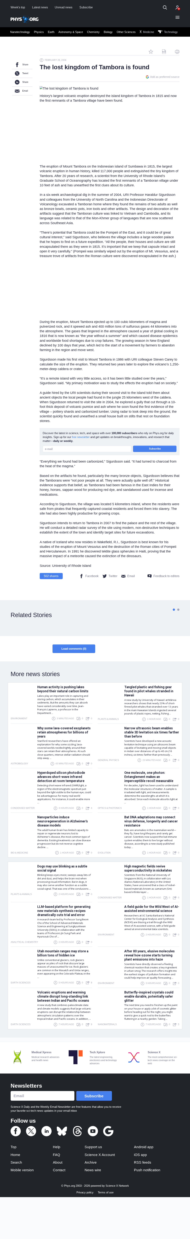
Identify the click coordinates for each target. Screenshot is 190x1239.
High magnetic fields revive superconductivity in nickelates (148, 868)
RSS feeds (142, 1162)
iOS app (140, 1155)
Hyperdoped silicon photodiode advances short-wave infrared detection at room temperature (61, 777)
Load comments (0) (73, 648)
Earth (51, 32)
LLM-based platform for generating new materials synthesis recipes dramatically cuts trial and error (63, 911)
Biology (108, 32)
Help (56, 1147)
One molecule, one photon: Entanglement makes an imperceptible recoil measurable (148, 777)
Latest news (40, 7)
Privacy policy (85, 1192)
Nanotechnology (20, 32)
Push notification (147, 1170)
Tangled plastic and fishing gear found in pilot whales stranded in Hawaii (148, 691)
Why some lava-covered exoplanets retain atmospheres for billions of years (64, 732)
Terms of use (106, 1192)
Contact (59, 1170)
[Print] (177, 51)
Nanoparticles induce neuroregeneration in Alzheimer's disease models (62, 821)
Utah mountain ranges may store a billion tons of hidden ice (62, 953)
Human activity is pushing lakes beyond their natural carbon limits (62, 689)
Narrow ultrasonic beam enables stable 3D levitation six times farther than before (151, 732)
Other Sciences (126, 32)
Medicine (148, 32)
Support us (93, 1147)
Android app (143, 1147)
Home (15, 1155)
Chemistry (93, 32)
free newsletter (81, 437)
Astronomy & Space (70, 32)
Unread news (63, 7)
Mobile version (22, 1170)
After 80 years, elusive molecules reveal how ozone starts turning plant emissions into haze (149, 955)
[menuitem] (20, 31)
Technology (170, 32)
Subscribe (86, 7)
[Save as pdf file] (164, 51)
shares (51, 576)
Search (16, 1162)
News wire (93, 1170)
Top (14, 1147)
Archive (91, 1162)
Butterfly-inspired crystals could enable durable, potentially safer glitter (148, 996)
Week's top (18, 7)
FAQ (56, 1155)
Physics (39, 32)
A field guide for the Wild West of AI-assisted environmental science (151, 909)
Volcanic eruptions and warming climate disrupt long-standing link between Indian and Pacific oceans (63, 996)
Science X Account (100, 1155)
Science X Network (117, 1185)
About (57, 1162)
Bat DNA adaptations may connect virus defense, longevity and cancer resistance (151, 821)
